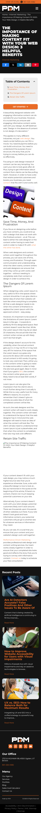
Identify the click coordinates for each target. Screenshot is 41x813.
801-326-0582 (29, 2)
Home (5, 15)
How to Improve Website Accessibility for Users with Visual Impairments (18, 655)
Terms (20, 808)
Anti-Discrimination (26, 806)
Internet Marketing (17, 15)
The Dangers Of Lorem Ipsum (22, 93)
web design (25, 138)
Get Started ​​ (19, 107)
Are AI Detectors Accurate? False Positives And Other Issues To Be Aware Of (19, 604)
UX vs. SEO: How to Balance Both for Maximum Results (17, 705)
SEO (21, 371)
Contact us (16, 558)
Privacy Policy (11, 808)
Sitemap (21, 811)
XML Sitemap (30, 808)
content (6, 183)
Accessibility (10, 806)
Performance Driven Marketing (16, 540)
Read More (9, 623)
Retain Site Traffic (17, 97)
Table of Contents (17, 81)
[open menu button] (29, 8)
